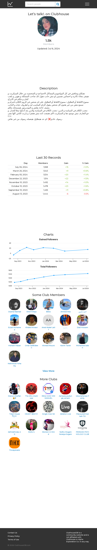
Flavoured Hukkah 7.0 (82, 415)
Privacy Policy (14, 536)
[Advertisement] (48, 69)
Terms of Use (13, 540)
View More (48, 371)
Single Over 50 (48, 414)
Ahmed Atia (66, 312)
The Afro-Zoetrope (31, 397)
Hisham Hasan (14, 345)
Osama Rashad (14, 312)
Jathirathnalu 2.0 (14, 433)
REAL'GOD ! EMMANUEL (48, 397)
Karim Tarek (65, 345)
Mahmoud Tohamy (14, 364)
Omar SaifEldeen (31, 346)
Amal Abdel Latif (48, 328)
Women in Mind (48, 433)
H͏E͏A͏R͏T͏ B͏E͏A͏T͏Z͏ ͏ (31, 414)
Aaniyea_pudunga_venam (65, 397)
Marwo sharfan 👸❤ (14, 397)
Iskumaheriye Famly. (82, 397)
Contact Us (12, 533)
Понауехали (14, 450)
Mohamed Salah (82, 346)
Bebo (48, 312)
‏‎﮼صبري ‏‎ (65, 327)
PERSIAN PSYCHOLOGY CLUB (82, 433)
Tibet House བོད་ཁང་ (14, 415)
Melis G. (31, 432)
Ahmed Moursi (48, 345)
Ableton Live (65, 414)
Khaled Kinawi (31, 327)
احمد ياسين (82, 312)
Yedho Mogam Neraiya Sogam (65, 433)
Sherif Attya (31, 312)
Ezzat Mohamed (14, 328)
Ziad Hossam (82, 327)
